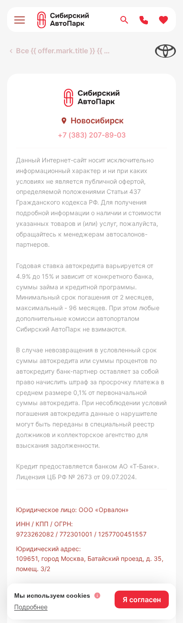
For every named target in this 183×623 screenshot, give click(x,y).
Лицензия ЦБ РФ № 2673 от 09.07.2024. (76, 477)
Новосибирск (97, 120)
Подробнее (31, 607)
